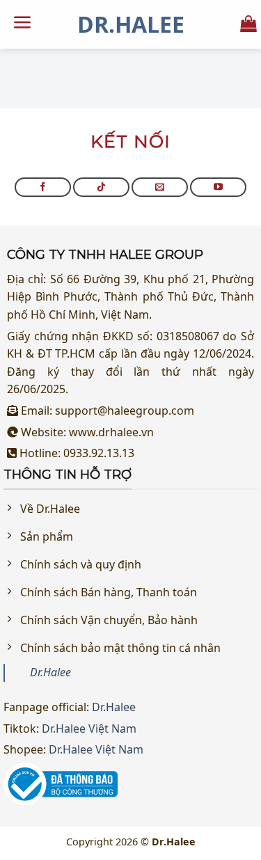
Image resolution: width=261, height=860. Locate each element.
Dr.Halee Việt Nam (89, 728)
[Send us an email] (160, 187)
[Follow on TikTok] (101, 187)
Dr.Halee (130, 24)
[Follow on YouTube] (218, 187)
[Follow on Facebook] (43, 187)
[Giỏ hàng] (248, 24)
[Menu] (23, 24)
